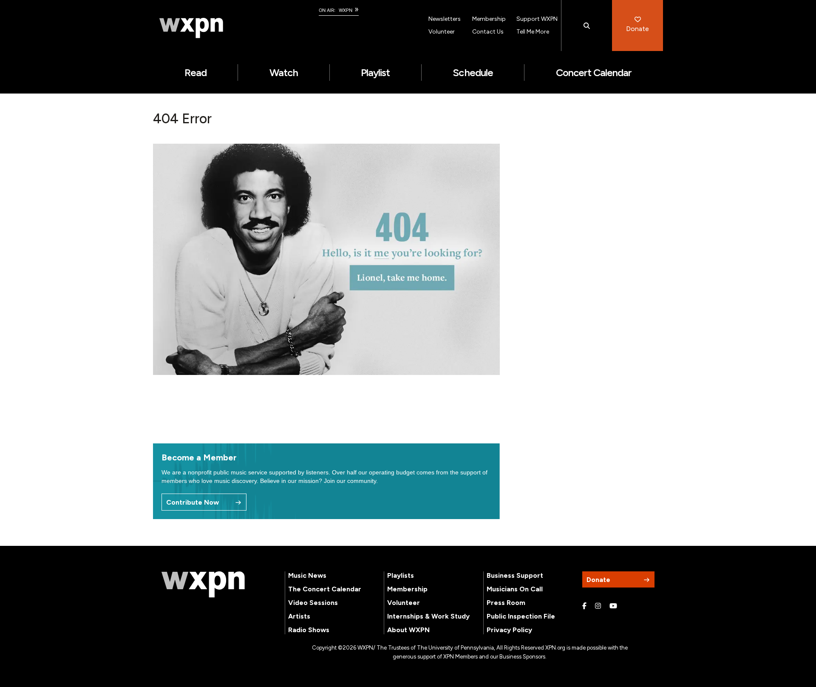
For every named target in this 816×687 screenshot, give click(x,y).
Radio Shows (308, 630)
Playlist (375, 72)
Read (195, 72)
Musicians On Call (515, 589)
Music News (307, 575)
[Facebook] (584, 606)
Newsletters (444, 19)
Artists (299, 616)
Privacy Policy (509, 630)
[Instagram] (598, 606)
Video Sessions (313, 603)
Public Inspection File (521, 616)
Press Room (506, 603)
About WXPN (408, 630)
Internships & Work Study (428, 616)
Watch (283, 72)
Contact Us (488, 31)
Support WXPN (537, 19)
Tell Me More (532, 31)
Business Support (515, 575)
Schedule (473, 72)
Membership (489, 19)
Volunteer (441, 31)
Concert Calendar (594, 72)
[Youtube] (613, 606)
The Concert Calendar (324, 589)
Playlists (400, 575)
